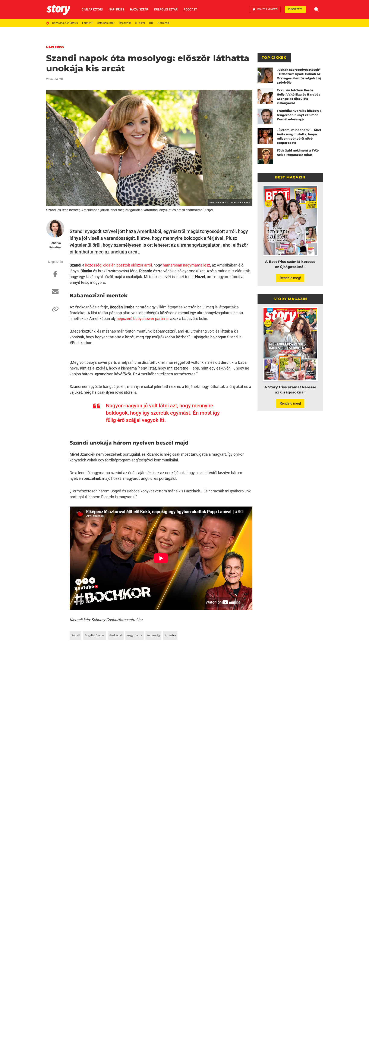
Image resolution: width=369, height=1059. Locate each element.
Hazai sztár (139, 9)
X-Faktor (140, 23)
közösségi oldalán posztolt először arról (118, 265)
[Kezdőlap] (58, 9)
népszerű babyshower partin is (142, 318)
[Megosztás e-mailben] (55, 293)
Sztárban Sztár (105, 23)
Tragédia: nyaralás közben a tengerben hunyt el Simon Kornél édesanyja (299, 115)
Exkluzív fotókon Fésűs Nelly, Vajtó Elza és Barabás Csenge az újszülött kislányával (298, 96)
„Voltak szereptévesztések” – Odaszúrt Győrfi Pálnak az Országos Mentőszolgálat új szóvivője (299, 76)
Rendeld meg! (290, 278)
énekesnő (116, 635)
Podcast (190, 9)
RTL (151, 23)
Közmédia (164, 23)
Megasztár (125, 23)
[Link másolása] (55, 311)
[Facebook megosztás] (55, 276)
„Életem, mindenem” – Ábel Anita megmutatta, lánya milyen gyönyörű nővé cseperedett (299, 136)
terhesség (153, 635)
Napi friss (116, 9)
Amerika (170, 635)
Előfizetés (295, 9)
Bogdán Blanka (94, 635)
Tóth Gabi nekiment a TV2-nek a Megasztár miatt (298, 153)
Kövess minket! (267, 9)
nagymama (134, 635)
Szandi (75, 635)
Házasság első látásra (65, 23)
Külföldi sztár (166, 9)
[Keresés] (316, 9)
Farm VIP (87, 23)
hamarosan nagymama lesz (186, 265)
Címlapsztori (92, 9)
